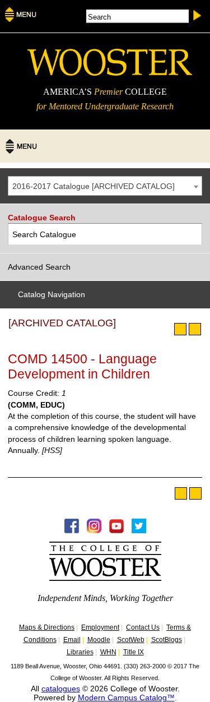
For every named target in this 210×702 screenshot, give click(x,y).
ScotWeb (130, 640)
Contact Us (143, 627)
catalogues (60, 688)
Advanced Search (39, 266)
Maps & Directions (46, 627)
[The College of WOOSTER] (109, 72)
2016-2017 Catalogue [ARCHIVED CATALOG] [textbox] (93, 186)
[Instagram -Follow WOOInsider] (94, 530)
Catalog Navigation (51, 294)
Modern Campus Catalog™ (126, 697)
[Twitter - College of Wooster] (139, 530)
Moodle (98, 640)
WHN (108, 652)
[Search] (191, 234)
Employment (100, 627)
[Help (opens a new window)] (195, 329)
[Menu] (21, 18)
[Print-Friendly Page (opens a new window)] (180, 329)
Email (72, 640)
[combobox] (105, 186)
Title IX (133, 652)
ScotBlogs (166, 640)
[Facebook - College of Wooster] (71, 530)
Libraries (80, 652)
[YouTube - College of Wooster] (116, 530)
